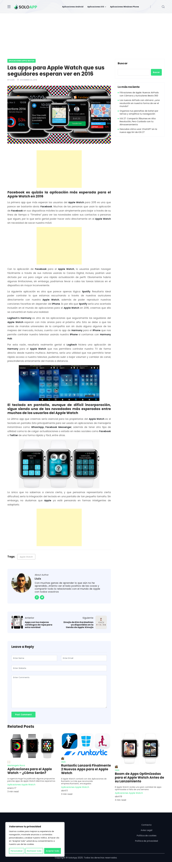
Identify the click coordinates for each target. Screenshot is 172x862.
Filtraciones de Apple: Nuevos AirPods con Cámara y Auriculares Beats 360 (139, 94)
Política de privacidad (146, 840)
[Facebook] (37, 597)
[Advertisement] (86, 33)
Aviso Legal (146, 830)
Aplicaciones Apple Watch (21, 61)
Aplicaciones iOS (95, 6)
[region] (34, 839)
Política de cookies (146, 835)
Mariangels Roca (16, 765)
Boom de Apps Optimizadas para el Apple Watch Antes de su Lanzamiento (139, 777)
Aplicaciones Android (72, 6)
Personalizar (17, 851)
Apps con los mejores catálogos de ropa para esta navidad (38, 625)
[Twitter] (42, 597)
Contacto (146, 824)
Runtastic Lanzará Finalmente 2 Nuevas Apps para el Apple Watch (86, 769)
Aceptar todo (52, 851)
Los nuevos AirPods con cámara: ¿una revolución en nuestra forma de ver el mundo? (140, 103)
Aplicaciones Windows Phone (124, 6)
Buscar (123, 63)
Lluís (12, 80)
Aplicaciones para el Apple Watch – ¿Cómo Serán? (29, 771)
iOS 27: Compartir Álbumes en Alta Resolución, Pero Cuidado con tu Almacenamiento (138, 121)
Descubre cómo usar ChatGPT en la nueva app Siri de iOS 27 (138, 131)
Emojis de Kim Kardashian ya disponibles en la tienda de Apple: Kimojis (78, 625)
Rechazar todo (34, 851)
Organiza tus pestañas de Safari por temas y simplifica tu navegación (139, 112)
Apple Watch (26, 556)
